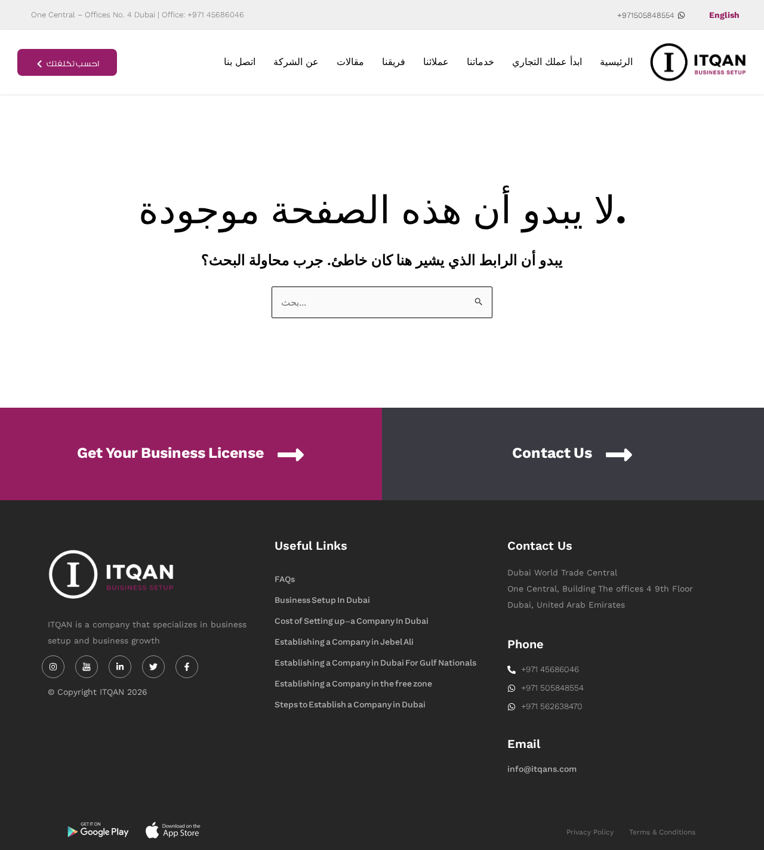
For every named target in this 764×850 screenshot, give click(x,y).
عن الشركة (296, 61)
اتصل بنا (239, 61)
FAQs (285, 579)
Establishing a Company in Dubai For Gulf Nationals (375, 662)
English (724, 15)
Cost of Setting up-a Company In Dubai (352, 621)
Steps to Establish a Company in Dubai (350, 704)
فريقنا (393, 61)
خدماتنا (480, 61)
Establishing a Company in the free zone (353, 683)
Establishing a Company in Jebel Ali (344, 642)
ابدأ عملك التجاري (547, 61)
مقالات (350, 61)
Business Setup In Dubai (322, 600)
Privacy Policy (590, 832)
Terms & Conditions (662, 832)
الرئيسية (616, 61)
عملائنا (436, 61)
